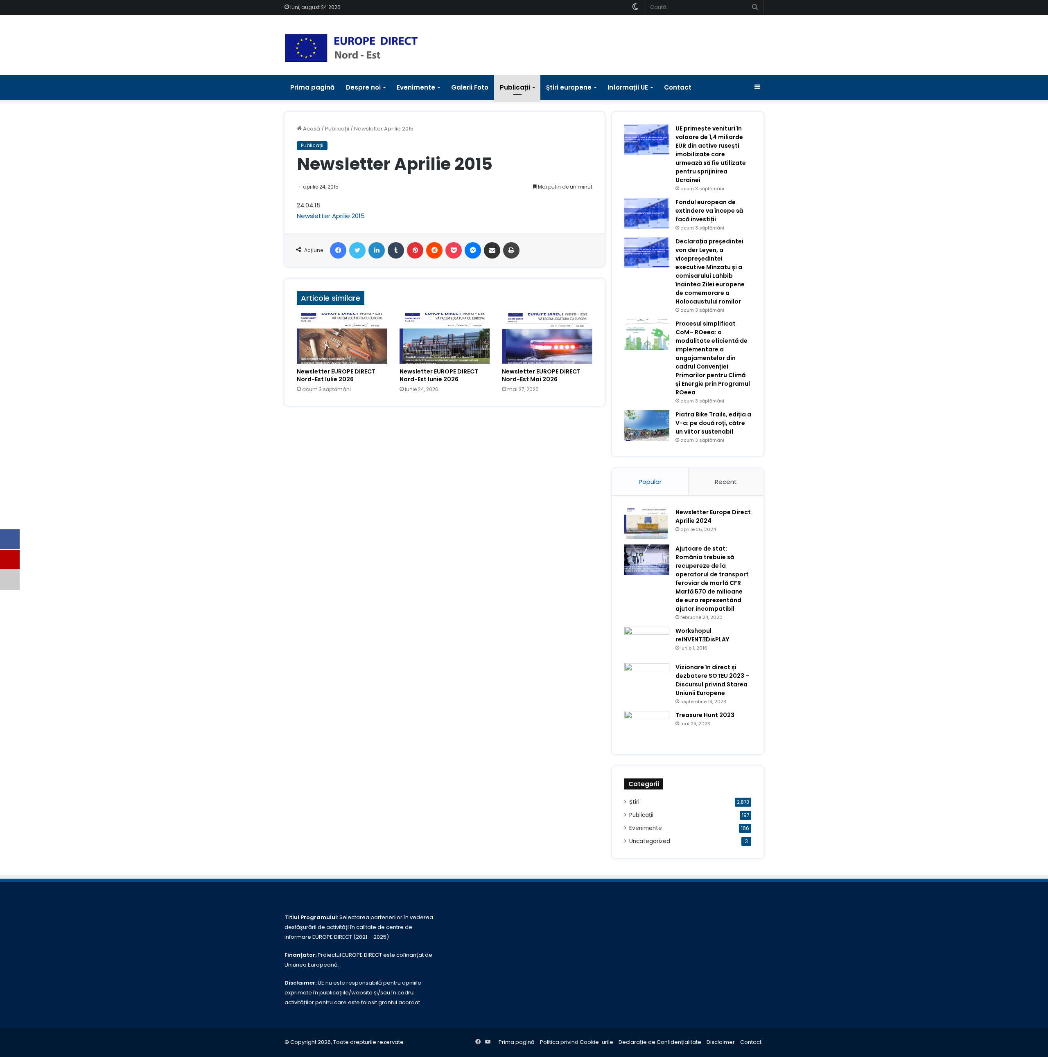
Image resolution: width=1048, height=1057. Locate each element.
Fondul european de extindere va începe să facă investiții (709, 210)
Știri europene (569, 87)
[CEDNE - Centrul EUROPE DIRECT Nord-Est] (351, 48)
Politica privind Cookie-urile (576, 1042)
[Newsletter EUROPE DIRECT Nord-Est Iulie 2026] (342, 338)
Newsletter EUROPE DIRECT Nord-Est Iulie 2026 (336, 375)
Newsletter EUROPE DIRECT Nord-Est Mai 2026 (541, 375)
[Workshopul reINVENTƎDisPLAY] (646, 642)
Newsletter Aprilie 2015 (331, 215)
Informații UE (628, 87)
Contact (677, 87)
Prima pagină (312, 87)
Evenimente (416, 87)
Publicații (515, 87)
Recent (726, 481)
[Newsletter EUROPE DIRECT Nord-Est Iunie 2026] (445, 338)
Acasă (311, 129)
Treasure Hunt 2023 (704, 715)
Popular (650, 481)
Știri (634, 802)
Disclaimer (721, 1042)
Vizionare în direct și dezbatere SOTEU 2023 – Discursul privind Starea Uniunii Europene (712, 680)
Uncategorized (649, 841)
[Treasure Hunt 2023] (646, 726)
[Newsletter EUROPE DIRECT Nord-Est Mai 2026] (547, 338)
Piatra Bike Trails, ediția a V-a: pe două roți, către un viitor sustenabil (713, 423)
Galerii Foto (469, 87)
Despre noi (363, 87)
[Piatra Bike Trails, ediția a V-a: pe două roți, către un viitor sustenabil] (646, 425)
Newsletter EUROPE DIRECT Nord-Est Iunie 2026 (439, 375)
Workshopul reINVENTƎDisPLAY (702, 635)
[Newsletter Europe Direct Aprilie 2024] (646, 523)
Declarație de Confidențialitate (660, 1042)
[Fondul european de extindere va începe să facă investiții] (646, 213)
